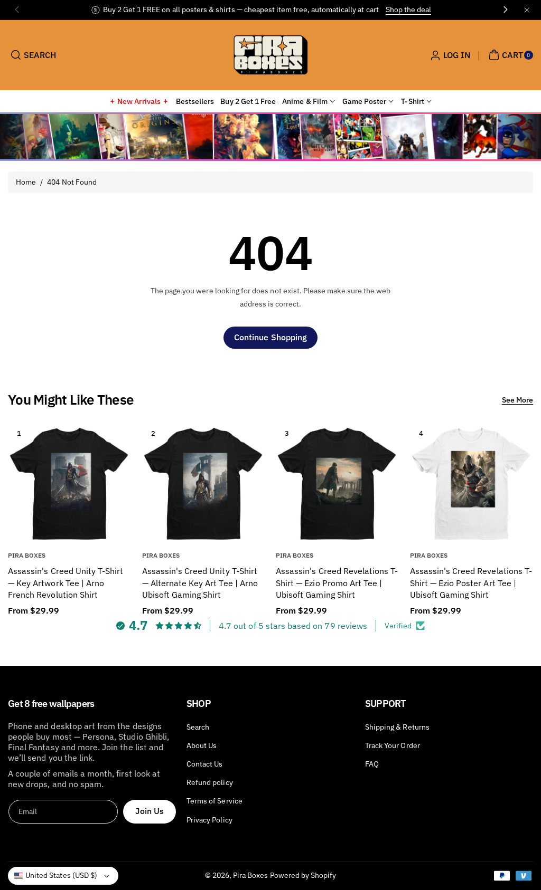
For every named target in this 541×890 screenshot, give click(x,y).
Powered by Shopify (303, 875)
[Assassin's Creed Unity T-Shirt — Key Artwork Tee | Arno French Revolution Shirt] (69, 483)
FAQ (372, 764)
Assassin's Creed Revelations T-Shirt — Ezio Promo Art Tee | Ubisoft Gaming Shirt (337, 583)
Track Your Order (392, 745)
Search (197, 727)
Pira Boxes (250, 875)
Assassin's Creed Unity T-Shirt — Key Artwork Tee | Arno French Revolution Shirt (66, 583)
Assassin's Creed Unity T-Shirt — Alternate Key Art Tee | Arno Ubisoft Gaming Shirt (200, 583)
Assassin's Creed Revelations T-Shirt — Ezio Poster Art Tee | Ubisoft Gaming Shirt (471, 583)
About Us (201, 745)
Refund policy (209, 782)
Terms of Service (214, 801)
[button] (32, 55)
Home (26, 182)
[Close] (526, 9)
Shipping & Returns (397, 727)
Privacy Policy (209, 820)
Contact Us (204, 764)
